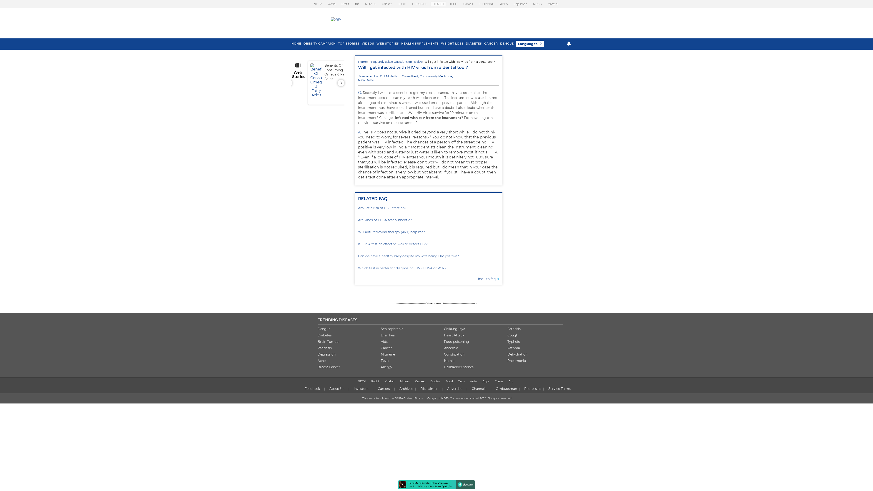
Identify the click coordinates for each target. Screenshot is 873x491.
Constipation (454, 354)
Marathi (553, 4)
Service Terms (559, 389)
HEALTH (438, 4)
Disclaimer (429, 389)
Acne (322, 361)
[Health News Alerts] (569, 43)
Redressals (532, 389)
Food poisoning (456, 342)
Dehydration (517, 354)
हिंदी (357, 4)
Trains (499, 381)
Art (511, 381)
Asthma (513, 348)
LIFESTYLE (419, 4)
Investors (361, 389)
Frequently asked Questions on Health (395, 61)
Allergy (386, 367)
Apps (485, 381)
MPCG (537, 4)
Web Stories (387, 43)
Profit (345, 4)
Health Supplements (420, 43)
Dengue (507, 43)
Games (468, 4)
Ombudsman (506, 389)
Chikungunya (454, 329)
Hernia (449, 361)
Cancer (491, 43)
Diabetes (325, 335)
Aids (384, 342)
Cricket (387, 4)
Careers (384, 389)
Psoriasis (325, 348)
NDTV (318, 4)
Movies (405, 381)
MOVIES (370, 4)
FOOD (402, 4)
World (332, 4)
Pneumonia (516, 361)
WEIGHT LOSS (452, 43)
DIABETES (474, 43)
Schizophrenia (392, 329)
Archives (406, 389)
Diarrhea (388, 335)
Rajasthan (520, 4)
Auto (473, 381)
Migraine (388, 354)
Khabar (390, 381)
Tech (461, 381)
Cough (512, 335)
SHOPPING (486, 4)
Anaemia (451, 348)
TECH (453, 4)
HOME (296, 43)
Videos (368, 43)
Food (449, 381)
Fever (385, 361)
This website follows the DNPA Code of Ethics (392, 398)
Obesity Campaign (320, 43)
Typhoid (513, 342)
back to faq (487, 279)
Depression (327, 354)
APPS (504, 4)
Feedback (312, 389)
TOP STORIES (348, 43)
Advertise (454, 389)
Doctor (435, 381)
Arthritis (514, 329)
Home (362, 61)
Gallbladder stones (459, 367)
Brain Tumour (329, 342)
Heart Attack (454, 335)
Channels (479, 389)
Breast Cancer (329, 367)
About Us (336, 389)
